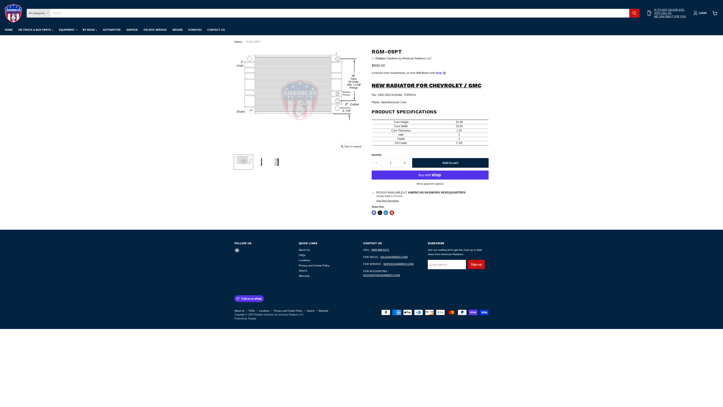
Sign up (476, 264)
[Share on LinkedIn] (386, 212)
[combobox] (339, 13)
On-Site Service (155, 29)
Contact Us (216, 29)
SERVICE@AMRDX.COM (398, 263)
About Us (304, 249)
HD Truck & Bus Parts (35, 29)
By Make (89, 29)
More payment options (430, 183)
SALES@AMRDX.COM (394, 257)
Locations (304, 260)
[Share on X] (380, 212)
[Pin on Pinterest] (392, 212)
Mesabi (177, 29)
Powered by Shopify (245, 318)
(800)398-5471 (380, 249)
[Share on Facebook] (374, 212)
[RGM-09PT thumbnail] (243, 162)
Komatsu (195, 29)
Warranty (304, 275)
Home (9, 29)
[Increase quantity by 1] (405, 163)
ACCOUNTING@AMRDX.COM (381, 275)
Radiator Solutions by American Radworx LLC (403, 58)
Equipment (67, 29)
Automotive (112, 29)
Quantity (376, 154)
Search (303, 270)
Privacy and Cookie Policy (314, 265)
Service (132, 29)
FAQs (302, 255)
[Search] (634, 13)
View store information (387, 201)
